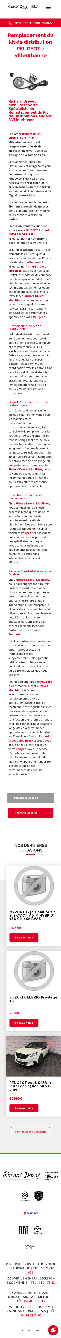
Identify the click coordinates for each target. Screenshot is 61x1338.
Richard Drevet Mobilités (25, 469)
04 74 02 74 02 (31, 1315)
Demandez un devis (26, 797)
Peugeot (35, 262)
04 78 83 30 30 (34, 1301)
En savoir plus (24, 937)
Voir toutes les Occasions (30, 1131)
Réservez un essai (26, 812)
